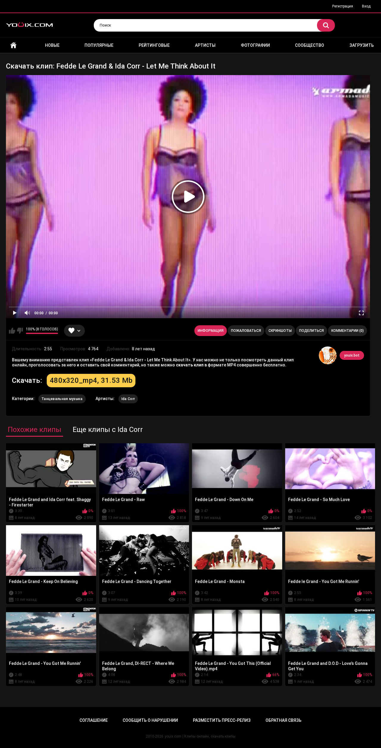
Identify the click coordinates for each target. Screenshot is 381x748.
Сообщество (309, 45)
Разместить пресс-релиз (222, 720)
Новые (52, 45)
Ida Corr (128, 399)
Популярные (99, 45)
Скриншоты (280, 331)
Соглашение (93, 720)
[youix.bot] (328, 355)
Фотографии (255, 45)
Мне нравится (12, 331)
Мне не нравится (20, 331)
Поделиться (311, 331)
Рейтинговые (154, 45)
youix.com (173, 736)
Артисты (205, 45)
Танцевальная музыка (62, 399)
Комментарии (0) (347, 331)
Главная (13, 45)
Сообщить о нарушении (150, 720)
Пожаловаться (246, 331)
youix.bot (352, 355)
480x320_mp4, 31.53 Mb (91, 380)
